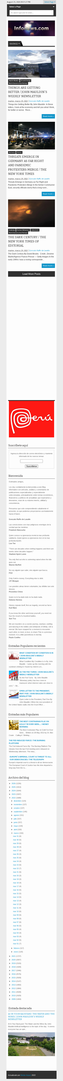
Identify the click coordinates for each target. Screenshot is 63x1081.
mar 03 (16, 936)
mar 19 (16, 879)
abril (15, 829)
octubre (17, 808)
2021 (14, 956)
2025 (14, 787)
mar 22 (16, 868)
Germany (12, 152)
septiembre (18, 812)
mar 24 (16, 861)
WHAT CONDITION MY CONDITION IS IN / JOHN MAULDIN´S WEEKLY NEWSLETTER (36, 655)
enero (16, 952)
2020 (14, 960)
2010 (14, 996)
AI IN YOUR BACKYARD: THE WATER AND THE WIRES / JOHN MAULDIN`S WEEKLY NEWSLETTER (31, 1016)
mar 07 (16, 922)
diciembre (18, 801)
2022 (14, 798)
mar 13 (16, 901)
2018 (14, 967)
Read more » (48, 116)
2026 (14, 783)
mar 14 (16, 897)
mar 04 (16, 933)
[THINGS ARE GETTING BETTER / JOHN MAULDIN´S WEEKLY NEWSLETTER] (31, 64)
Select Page (49, 2)
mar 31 (16, 836)
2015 (14, 978)
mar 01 (16, 944)
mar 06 (16, 926)
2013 (14, 985)
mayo (16, 826)
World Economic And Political (18, 83)
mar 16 (16, 890)
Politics (19, 152)
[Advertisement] (31, 312)
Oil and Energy (25, 80)
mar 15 (16, 893)
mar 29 (16, 843)
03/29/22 (14, 44)
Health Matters (14, 80)
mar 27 (16, 850)
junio (16, 822)
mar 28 (16, 847)
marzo (16, 833)
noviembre (18, 804)
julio (15, 819)
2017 (14, 970)
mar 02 (16, 940)
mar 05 (16, 929)
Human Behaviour (23, 230)
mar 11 (16, 908)
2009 (14, 999)
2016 (14, 974)
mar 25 (16, 858)
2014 (14, 981)
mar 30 (16, 840)
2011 (14, 992)
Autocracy (12, 230)
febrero (17, 948)
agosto (17, 815)
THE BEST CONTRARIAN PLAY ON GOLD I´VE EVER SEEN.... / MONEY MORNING (34, 724)
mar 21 (16, 872)
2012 (14, 988)
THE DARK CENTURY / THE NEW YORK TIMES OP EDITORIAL (27, 241)
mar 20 (16, 876)
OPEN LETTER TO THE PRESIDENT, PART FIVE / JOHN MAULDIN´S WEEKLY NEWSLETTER (36, 693)
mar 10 (16, 911)
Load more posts (31, 273)
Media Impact (26, 1075)
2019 (14, 963)
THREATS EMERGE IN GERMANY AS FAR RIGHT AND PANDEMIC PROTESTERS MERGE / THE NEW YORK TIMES (27, 165)
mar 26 (16, 854)
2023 (14, 794)
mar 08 (16, 919)
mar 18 (16, 883)
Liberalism (35, 230)
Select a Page (15, 7)
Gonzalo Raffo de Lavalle (39, 101)
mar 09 (16, 915)
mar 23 (16, 865)
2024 (14, 791)
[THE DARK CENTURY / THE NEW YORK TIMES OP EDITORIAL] (31, 213)
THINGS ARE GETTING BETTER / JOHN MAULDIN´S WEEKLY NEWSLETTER (27, 92)
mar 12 (16, 904)
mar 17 (16, 886)
